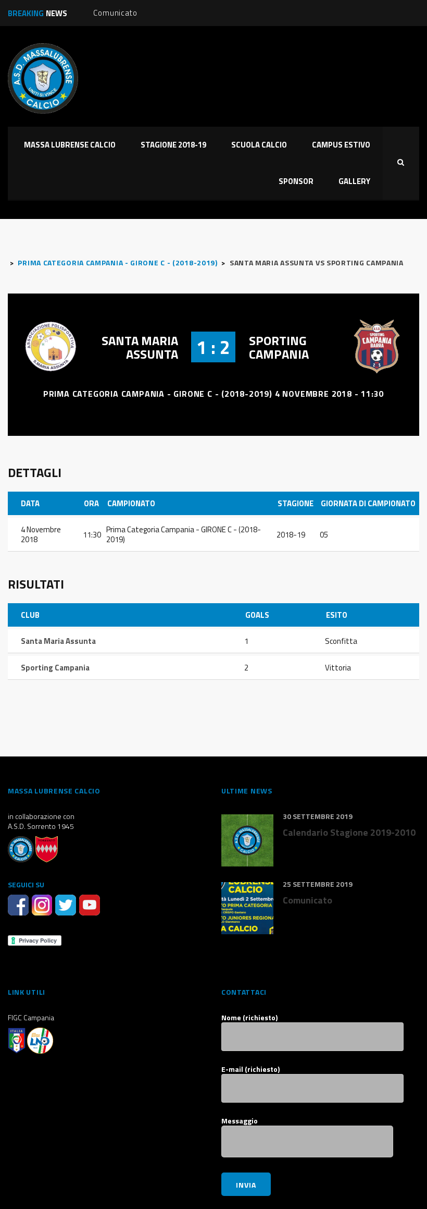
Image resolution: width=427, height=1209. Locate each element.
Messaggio (239, 1121)
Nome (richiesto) (249, 1017)
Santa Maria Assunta (140, 347)
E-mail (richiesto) (250, 1069)
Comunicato (115, 13)
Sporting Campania (279, 347)
